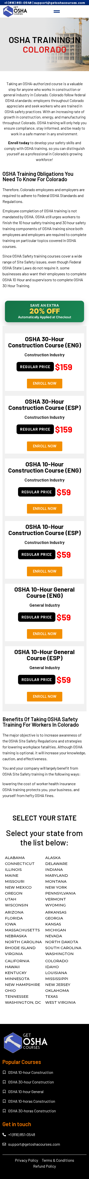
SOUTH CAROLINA (63, 947)
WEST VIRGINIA (60, 1002)
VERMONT (55, 899)
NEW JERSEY (57, 984)
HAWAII (12, 966)
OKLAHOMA (57, 990)
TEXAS (51, 996)
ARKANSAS (56, 912)
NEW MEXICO (18, 887)
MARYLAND (56, 875)
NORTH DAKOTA (61, 941)
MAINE (11, 875)
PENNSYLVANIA (60, 893)
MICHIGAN (55, 930)
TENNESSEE (16, 996)
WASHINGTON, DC (23, 1002)
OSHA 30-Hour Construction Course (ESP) (44, 404)
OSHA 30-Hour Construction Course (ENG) (44, 342)
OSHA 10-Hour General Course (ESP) (44, 654)
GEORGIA (54, 918)
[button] (57, 11)
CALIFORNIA (17, 961)
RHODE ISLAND (20, 947)
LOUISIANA (56, 972)
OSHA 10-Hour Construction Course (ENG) (44, 467)
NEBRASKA (16, 936)
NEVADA (53, 936)
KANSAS (53, 924)
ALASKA (53, 857)
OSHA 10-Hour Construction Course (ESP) (44, 529)
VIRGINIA (14, 953)
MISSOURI (14, 881)
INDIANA (54, 869)
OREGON (13, 893)
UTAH (10, 899)
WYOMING (55, 905)
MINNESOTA (17, 978)
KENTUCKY (15, 972)
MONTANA (56, 881)
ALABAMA (15, 857)
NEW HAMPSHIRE (22, 984)
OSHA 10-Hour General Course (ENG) (44, 592)
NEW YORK (56, 887)
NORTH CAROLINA (23, 941)
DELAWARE (56, 863)
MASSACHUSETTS (22, 930)
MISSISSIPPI (56, 978)
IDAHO (52, 966)
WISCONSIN (16, 905)
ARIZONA (14, 912)
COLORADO (56, 961)
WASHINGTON (59, 953)
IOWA (10, 924)
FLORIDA (14, 918)
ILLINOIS (13, 869)
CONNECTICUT (20, 863)
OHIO (10, 990)
